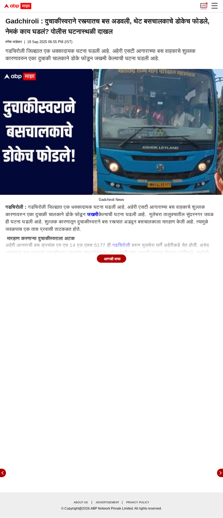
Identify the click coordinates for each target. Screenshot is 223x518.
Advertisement (107, 502)
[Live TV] (203, 4)
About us (81, 502)
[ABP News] (220, 473)
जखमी (92, 214)
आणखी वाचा (112, 259)
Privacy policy (137, 502)
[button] (215, 5)
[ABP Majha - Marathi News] (17, 6)
